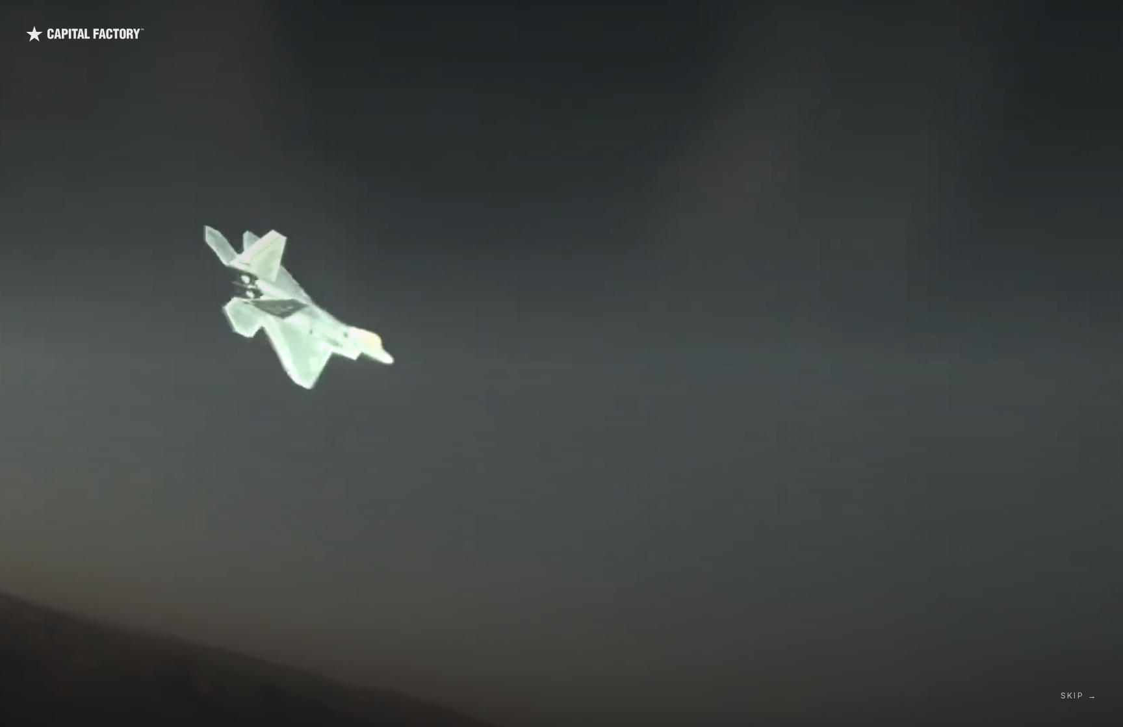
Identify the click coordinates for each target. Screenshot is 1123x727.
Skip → (1079, 695)
